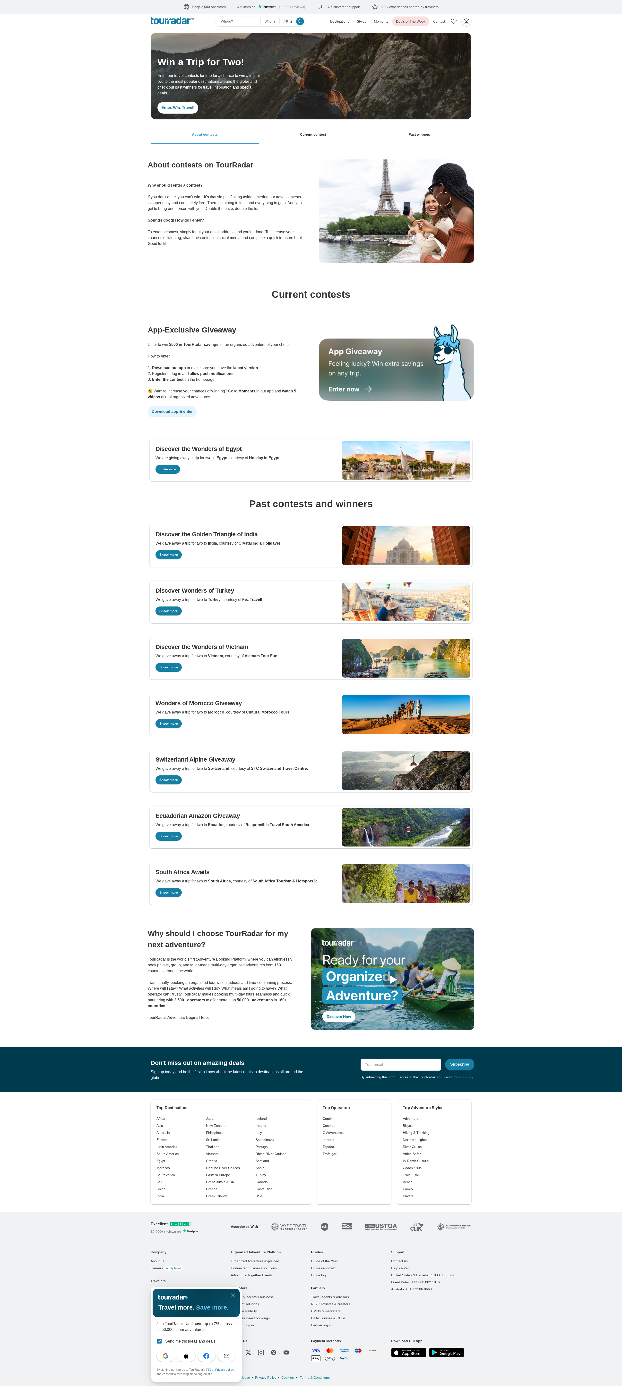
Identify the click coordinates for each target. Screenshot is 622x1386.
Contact (439, 21)
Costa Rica (264, 1189)
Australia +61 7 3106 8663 (411, 1289)
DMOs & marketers (325, 1311)
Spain (260, 1168)
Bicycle (408, 1126)
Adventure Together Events (252, 1275)
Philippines (214, 1133)
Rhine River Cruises (271, 1154)
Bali (159, 1182)
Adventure (411, 1118)
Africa (160, 1118)
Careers (166, 1268)
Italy (259, 1133)
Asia (159, 1126)
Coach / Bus (412, 1168)
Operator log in (242, 1325)
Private (408, 1196)
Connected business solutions (254, 1268)
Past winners (419, 134)
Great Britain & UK (220, 1182)
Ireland (261, 1126)
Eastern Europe (218, 1175)
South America (167, 1154)
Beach (408, 1182)
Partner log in (321, 1325)
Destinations (339, 21)
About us (157, 1261)
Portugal (262, 1147)
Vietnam (212, 1154)
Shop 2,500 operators (209, 7)
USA (259, 1196)
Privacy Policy (265, 1377)
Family (408, 1189)
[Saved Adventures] (454, 21)
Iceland (261, 1118)
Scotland (262, 1161)
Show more (168, 554)
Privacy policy (463, 1077)
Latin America (166, 1147)
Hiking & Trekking (416, 1133)
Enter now (167, 469)
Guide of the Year (324, 1261)
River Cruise (412, 1147)
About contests (205, 134)
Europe (162, 1140)
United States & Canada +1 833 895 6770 (423, 1275)
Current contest (313, 134)
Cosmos (329, 1126)
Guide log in (320, 1275)
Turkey (261, 1175)
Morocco (163, 1168)
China (160, 1189)
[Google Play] (446, 1352)
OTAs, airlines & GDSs (328, 1318)
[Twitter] (248, 1352)
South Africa (165, 1175)
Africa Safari (412, 1154)
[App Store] (408, 1352)
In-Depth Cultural (416, 1161)
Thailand (212, 1147)
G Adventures (333, 1133)
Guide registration (324, 1268)
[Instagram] (261, 1352)
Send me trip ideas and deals (190, 1341)
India (160, 1196)
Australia (163, 1133)
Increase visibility (244, 1311)
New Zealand (216, 1126)
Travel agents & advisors (330, 1297)
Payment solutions (245, 1304)
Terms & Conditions (314, 1377)
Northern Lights (415, 1140)
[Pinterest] (273, 1352)
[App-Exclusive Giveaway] (396, 399)
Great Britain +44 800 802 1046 (415, 1282)
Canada (262, 1182)
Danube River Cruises (223, 1168)
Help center (400, 1268)
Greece (211, 1189)
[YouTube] (286, 1352)
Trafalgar (330, 1154)
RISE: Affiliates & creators (330, 1304)
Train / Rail (411, 1175)
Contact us (399, 1261)
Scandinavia (265, 1140)
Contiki (328, 1118)
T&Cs (440, 1077)
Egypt (160, 1161)
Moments (381, 21)
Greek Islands (216, 1196)
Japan (211, 1118)
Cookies (287, 1377)
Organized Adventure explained (255, 1261)
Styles (361, 21)
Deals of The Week (410, 21)
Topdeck (329, 1147)
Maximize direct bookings (250, 1318)
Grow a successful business (252, 1297)
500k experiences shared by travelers (410, 7)
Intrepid (328, 1140)
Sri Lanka (213, 1140)
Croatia (211, 1161)
